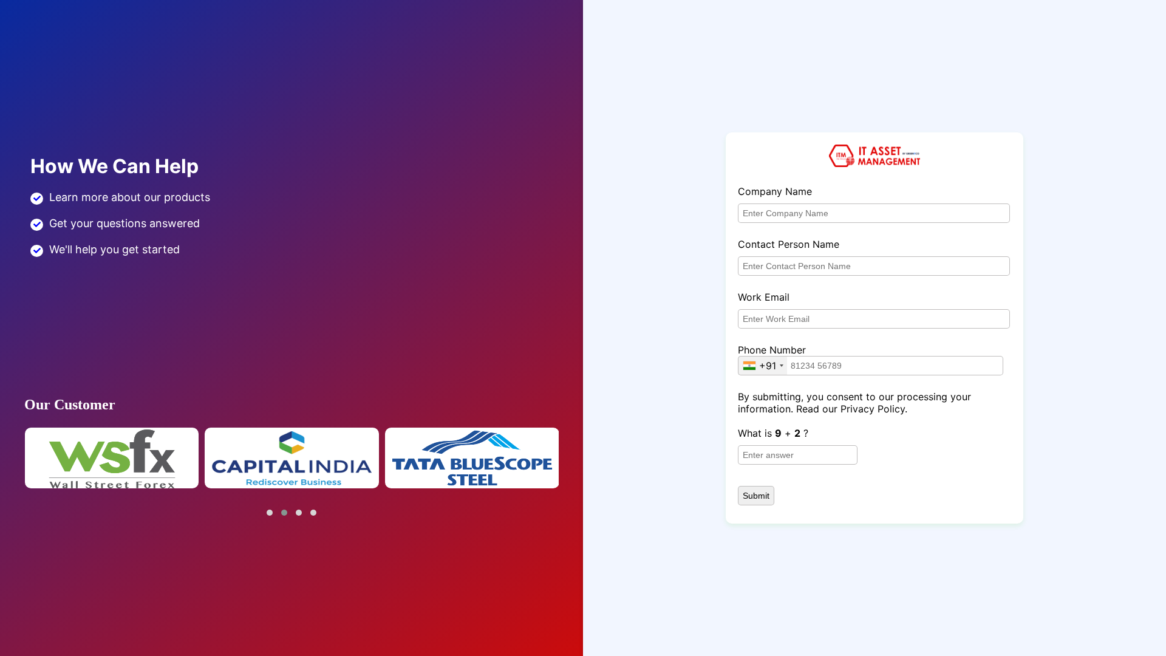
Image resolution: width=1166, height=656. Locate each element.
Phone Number (772, 350)
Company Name (775, 191)
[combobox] (762, 366)
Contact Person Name (788, 244)
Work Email (763, 297)
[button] (269, 513)
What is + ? (773, 433)
